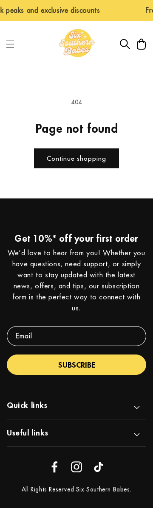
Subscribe (76, 365)
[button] (10, 44)
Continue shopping (76, 158)
